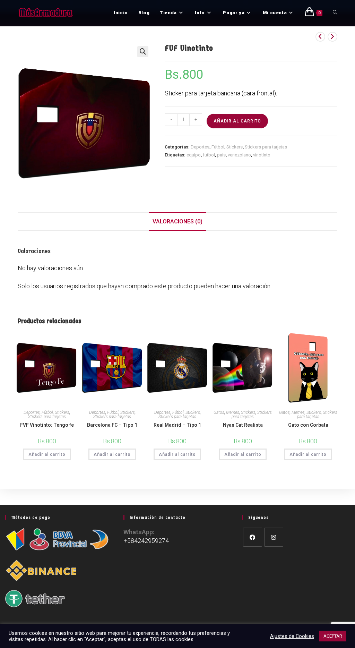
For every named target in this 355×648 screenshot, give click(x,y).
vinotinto (261, 154)
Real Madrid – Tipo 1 (177, 425)
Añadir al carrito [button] (47, 454)
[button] (142, 51)
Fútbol (217, 147)
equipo (194, 154)
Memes (232, 412)
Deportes (200, 147)
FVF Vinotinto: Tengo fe (47, 425)
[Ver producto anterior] (320, 37)
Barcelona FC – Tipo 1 (112, 425)
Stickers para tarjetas (266, 147)
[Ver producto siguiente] (332, 37)
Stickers (234, 147)
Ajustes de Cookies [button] (292, 636)
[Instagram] (273, 537)
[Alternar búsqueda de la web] (335, 13)
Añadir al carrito (237, 121)
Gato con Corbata (308, 425)
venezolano (239, 154)
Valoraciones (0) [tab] (177, 221)
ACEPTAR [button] (332, 636)
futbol (209, 154)
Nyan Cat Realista (243, 425)
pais (221, 154)
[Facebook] (252, 537)
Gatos (219, 412)
